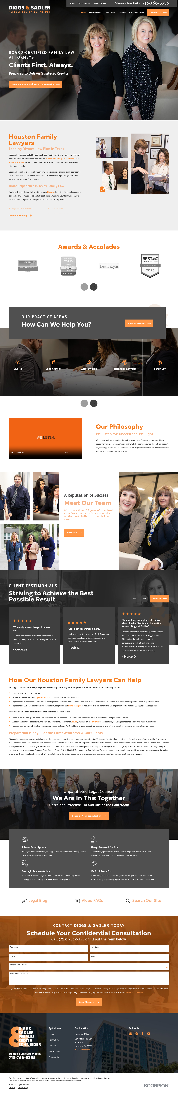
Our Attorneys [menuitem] (96, 12)
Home (51, 1034)
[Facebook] (142, 1033)
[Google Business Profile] (130, 1033)
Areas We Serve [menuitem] (136, 12)
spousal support (67, 158)
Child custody (57, 208)
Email (93, 956)
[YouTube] (148, 1033)
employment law (16, 162)
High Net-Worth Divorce (22, 208)
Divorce (52, 1045)
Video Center (100, 3)
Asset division (18, 213)
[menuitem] (12, 1087)
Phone (12, 956)
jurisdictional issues (45, 697)
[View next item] (93, 287)
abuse (74, 721)
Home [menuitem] (83, 12)
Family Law (54, 1039)
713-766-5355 (155, 3)
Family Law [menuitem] (111, 12)
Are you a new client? (18, 965)
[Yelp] (136, 1033)
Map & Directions (82, 1049)
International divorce (60, 213)
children (95, 721)
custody (56, 158)
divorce (49, 158)
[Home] (29, 9)
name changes (74, 705)
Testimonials (84, 3)
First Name (14, 947)
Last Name (95, 947)
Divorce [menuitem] (122, 12)
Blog (72, 3)
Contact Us (54, 1057)
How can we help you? (19, 973)
